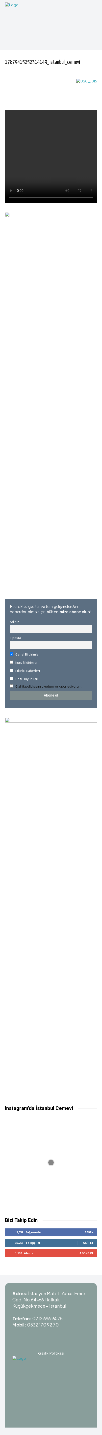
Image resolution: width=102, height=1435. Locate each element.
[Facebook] (70, 1334)
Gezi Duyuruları (26, 679)
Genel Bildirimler (27, 654)
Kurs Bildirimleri (26, 663)
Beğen (89, 1232)
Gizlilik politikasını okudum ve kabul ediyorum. (48, 686)
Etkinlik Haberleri (27, 671)
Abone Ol (86, 1253)
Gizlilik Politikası (51, 1353)
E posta (15, 638)
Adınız (14, 622)
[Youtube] (32, 1334)
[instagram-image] (51, 1162)
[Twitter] (57, 1334)
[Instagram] (45, 1334)
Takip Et (87, 1243)
